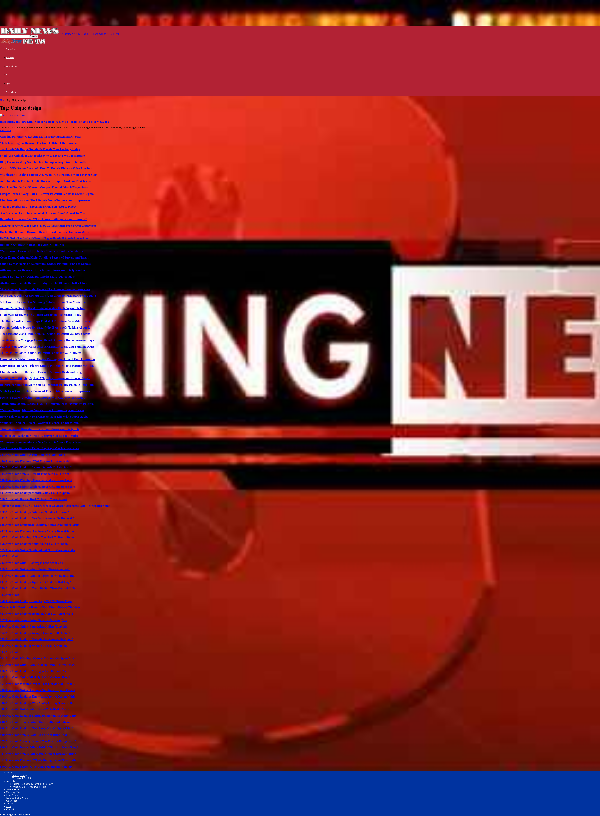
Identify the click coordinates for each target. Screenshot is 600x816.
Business (10, 58)
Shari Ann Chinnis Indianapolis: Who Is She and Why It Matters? (42, 155)
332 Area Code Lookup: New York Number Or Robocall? (37, 518)
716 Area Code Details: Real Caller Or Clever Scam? (33, 499)
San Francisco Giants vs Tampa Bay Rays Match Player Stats (39, 448)
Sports (9, 83)
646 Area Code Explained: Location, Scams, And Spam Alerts (39, 524)
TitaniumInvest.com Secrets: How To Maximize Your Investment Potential (47, 403)
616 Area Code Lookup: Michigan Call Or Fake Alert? (35, 671)
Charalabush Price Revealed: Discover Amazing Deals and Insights (42, 372)
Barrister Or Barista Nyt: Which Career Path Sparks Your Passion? (43, 219)
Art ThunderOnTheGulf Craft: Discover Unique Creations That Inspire (46, 181)
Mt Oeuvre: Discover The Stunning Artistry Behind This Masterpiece (44, 302)
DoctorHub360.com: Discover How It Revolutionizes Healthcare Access (45, 232)
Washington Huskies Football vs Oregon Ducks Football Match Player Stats (48, 174)
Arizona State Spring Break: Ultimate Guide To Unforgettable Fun (42, 308)
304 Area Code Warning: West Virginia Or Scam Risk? (35, 461)
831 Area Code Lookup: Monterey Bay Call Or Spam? (35, 493)
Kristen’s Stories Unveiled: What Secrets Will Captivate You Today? (43, 397)
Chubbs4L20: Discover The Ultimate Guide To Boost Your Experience (45, 200)
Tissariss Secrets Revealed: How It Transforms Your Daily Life (39, 429)
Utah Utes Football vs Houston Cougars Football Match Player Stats (44, 187)
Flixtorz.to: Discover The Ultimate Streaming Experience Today (40, 314)
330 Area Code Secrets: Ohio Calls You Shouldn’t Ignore (36, 766)
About (9, 772)
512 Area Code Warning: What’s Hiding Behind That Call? (38, 760)
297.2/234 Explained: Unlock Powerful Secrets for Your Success (40, 352)
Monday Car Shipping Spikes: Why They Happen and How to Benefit (45, 378)
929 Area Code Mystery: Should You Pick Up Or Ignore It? (38, 741)
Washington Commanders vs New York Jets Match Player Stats (40, 442)
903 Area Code (9, 652)
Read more (5, 130)
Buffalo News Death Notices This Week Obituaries (32, 244)
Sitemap (10, 803)
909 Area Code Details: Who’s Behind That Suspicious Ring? (39, 747)
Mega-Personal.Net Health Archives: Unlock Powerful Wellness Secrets (45, 333)
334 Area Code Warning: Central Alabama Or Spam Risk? (38, 658)
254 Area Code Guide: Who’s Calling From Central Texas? (38, 664)
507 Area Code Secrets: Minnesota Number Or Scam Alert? (38, 754)
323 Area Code (9, 594)
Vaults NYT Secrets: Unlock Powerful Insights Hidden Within (39, 422)
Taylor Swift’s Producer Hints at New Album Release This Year (40, 607)
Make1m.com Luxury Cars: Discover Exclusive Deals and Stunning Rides (47, 346)
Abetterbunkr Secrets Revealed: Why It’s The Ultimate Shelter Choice (44, 283)
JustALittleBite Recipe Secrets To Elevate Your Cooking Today (40, 149)
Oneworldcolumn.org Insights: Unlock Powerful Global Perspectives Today (48, 365)
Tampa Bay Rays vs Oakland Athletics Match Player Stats (37, 276)
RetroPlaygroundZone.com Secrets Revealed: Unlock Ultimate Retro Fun (47, 384)
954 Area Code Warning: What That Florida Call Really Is (37, 683)
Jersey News (11, 49)
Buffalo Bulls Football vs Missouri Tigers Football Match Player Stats (44, 238)
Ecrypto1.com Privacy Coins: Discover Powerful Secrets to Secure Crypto (47, 194)
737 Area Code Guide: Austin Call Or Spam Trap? (32, 454)
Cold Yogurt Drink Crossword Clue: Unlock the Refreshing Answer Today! (48, 295)
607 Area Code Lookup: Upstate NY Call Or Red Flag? (35, 582)
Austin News (12, 789)
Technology (11, 92)
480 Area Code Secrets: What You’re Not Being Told (33, 734)
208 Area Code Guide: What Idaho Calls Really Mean (34, 709)
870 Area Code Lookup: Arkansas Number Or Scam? (34, 512)
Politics (9, 75)
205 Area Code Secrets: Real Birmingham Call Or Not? (35, 473)
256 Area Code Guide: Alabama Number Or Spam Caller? (37, 690)
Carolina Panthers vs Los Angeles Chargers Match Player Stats (40, 136)
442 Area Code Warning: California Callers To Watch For (37, 531)
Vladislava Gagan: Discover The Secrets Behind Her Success (38, 143)
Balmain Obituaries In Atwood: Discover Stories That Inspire (39, 435)
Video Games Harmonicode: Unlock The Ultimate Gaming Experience (45, 289)
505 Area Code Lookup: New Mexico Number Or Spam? (36, 639)
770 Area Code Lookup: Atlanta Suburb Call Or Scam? (36, 467)
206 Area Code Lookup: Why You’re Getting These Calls (36, 703)
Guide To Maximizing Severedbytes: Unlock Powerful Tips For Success (45, 263)
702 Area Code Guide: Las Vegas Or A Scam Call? (32, 563)
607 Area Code (9, 556)
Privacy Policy (19, 775)
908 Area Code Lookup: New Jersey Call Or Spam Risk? (36, 728)
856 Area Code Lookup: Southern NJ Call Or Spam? (34, 543)
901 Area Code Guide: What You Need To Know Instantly (37, 575)
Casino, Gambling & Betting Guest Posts (32, 784)
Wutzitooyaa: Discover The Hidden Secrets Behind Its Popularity (41, 251)
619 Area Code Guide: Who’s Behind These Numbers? (35, 569)
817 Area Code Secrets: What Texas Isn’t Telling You (33, 620)
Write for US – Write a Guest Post (29, 786)
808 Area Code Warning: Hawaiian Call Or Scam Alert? (36, 480)
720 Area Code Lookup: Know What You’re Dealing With (37, 696)
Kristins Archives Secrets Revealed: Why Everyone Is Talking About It (45, 327)
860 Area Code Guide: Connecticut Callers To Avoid (33, 626)
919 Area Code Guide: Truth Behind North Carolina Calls (37, 550)
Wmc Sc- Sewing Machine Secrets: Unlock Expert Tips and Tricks (42, 410)
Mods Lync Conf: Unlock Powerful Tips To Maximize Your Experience (45, 391)
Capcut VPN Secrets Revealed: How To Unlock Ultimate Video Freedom (46, 168)
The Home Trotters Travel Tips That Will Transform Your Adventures (45, 321)
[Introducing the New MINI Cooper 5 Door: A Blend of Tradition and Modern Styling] (13, 115)
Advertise (11, 781)
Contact (10, 809)
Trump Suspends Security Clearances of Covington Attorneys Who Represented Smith (55, 505)
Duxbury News (14, 792)
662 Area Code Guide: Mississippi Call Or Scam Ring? (35, 677)
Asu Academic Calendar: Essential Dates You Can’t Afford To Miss (42, 213)
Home (3, 100)
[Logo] (11, 43)
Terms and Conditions (23, 778)
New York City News (17, 798)
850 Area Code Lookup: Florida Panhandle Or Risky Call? (38, 715)
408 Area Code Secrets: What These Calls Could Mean (35, 722)
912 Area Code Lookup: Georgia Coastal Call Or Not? (35, 633)
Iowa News (12, 795)
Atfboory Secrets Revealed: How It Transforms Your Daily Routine (42, 270)
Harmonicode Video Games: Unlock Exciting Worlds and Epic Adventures (47, 359)
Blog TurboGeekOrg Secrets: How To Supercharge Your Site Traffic (43, 162)
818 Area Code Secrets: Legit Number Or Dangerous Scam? (38, 486)
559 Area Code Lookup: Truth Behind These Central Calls (37, 588)
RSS (8, 806)
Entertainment (12, 66)
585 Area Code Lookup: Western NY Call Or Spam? (34, 645)
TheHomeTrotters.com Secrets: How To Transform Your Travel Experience (48, 225)
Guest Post (11, 800)
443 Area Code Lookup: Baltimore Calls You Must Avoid (36, 613)
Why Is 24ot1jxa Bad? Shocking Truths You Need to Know (38, 206)
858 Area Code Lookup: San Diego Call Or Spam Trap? (36, 601)
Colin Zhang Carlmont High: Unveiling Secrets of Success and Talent (44, 257)
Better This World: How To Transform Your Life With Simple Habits (44, 416)
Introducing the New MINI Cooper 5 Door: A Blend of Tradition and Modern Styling (54, 121)
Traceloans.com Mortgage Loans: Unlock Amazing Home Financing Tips (47, 340)
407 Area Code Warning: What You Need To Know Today (37, 537)
